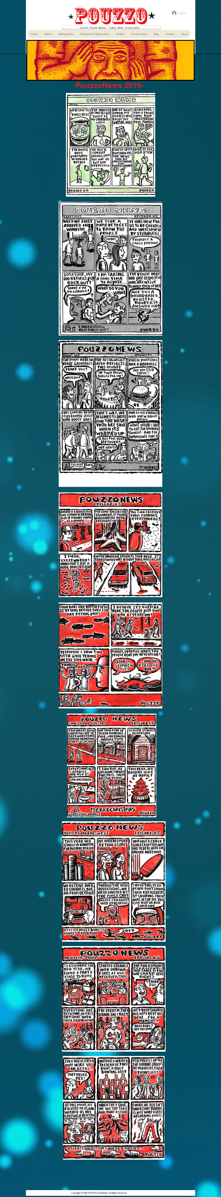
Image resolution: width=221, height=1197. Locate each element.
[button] (65, 34)
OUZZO (117, 16)
